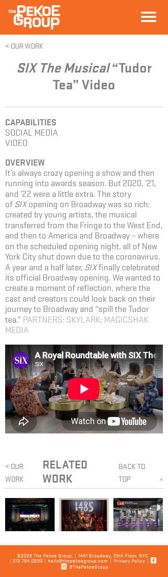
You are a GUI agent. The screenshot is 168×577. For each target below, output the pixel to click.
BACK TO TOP (141, 473)
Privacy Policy (129, 560)
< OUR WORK (24, 45)
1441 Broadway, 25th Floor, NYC (113, 555)
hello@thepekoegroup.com (78, 560)
